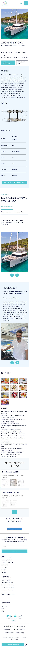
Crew (24, 53)
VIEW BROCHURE (6, 62)
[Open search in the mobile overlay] (21, 3)
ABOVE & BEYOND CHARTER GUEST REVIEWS (14, 58)
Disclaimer (7, 629)
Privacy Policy (9, 633)
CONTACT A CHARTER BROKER (14, 182)
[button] (26, 3)
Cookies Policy (19, 633)
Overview (9, 53)
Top (2, 53)
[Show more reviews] (14, 512)
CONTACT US (21, 62)
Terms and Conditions (18, 629)
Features (17, 53)
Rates (3, 55)
